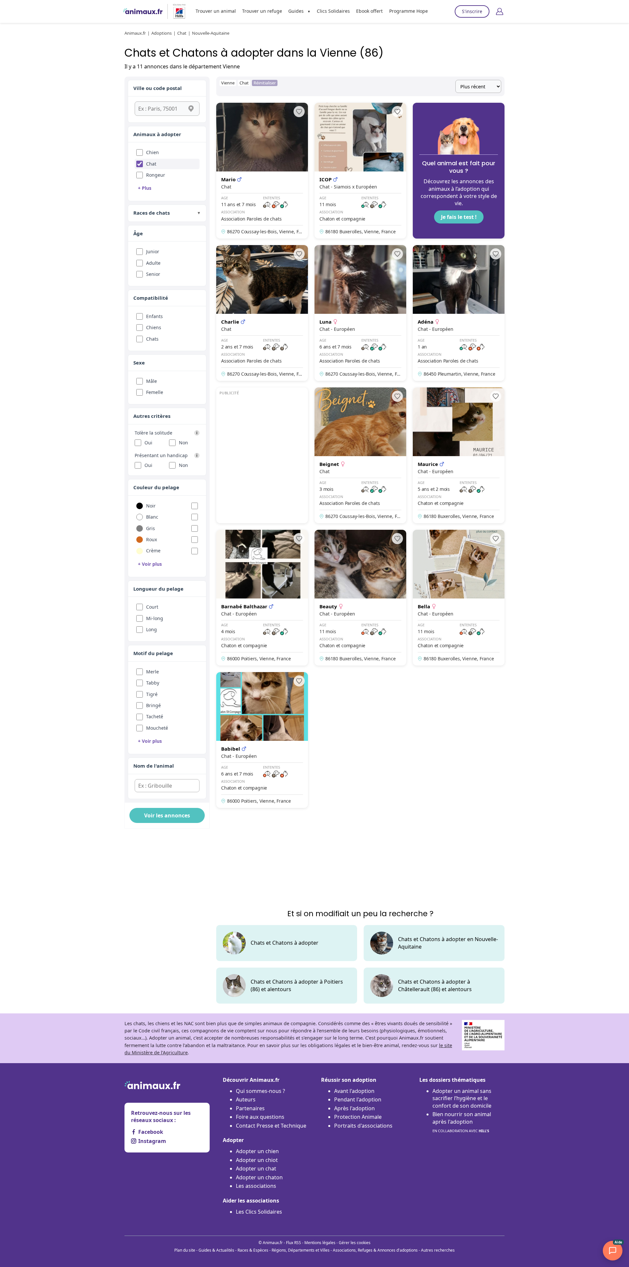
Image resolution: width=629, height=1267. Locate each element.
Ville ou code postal (157, 88)
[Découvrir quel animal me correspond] (459, 171)
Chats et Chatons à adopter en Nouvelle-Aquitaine (448, 943)
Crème (153, 550)
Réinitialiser (265, 83)
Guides (296, 11)
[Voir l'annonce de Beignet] (360, 455)
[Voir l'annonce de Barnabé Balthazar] (262, 598)
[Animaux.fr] (142, 11)
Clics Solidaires (333, 11)
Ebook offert (369, 11)
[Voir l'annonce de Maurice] (459, 455)
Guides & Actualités (216, 1250)
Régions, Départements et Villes (301, 1250)
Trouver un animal (216, 11)
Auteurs (246, 1099)
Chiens (153, 327)
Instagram (152, 1141)
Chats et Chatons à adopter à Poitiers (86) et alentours (297, 985)
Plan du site (184, 1250)
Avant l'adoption (354, 1091)
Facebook (150, 1131)
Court (152, 607)
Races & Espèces (253, 1250)
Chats (152, 339)
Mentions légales (319, 1242)
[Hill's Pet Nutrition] (176, 11)
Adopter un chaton (259, 1177)
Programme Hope (408, 11)
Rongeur (155, 175)
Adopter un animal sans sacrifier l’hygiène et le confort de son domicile (461, 1098)
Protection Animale (358, 1116)
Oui (148, 442)
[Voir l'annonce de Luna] (360, 313)
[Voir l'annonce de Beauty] (360, 598)
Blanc (152, 517)
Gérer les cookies (355, 1242)
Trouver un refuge (262, 11)
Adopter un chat (256, 1168)
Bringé (153, 705)
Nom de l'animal (153, 765)
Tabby (152, 683)
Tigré (152, 694)
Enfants (154, 316)
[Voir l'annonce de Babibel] (262, 740)
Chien (152, 152)
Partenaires (250, 1108)
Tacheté (154, 716)
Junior (152, 251)
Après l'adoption (354, 1108)
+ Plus (144, 188)
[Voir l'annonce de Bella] (459, 598)
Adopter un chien (257, 1151)
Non (183, 442)
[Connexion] (499, 11)
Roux (151, 539)
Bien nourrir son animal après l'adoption (461, 1122)
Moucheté (157, 728)
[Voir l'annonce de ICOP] (360, 171)
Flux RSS (293, 1242)
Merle (152, 672)
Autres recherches (438, 1250)
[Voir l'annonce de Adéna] (459, 313)
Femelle (154, 392)
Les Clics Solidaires (259, 1211)
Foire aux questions (260, 1116)
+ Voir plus (150, 564)
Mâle (151, 381)
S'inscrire (472, 11)
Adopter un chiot (257, 1160)
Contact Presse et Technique (271, 1125)
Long (151, 629)
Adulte (153, 263)
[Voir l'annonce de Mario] (262, 171)
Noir (151, 506)
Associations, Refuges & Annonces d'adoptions (375, 1250)
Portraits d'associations (363, 1125)
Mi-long (154, 618)
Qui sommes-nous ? (260, 1091)
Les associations (256, 1185)
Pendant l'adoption (357, 1099)
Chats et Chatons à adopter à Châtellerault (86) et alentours (435, 985)
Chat (151, 164)
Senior (153, 274)
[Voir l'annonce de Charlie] (262, 313)
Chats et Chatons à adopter (284, 942)
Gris (150, 528)
